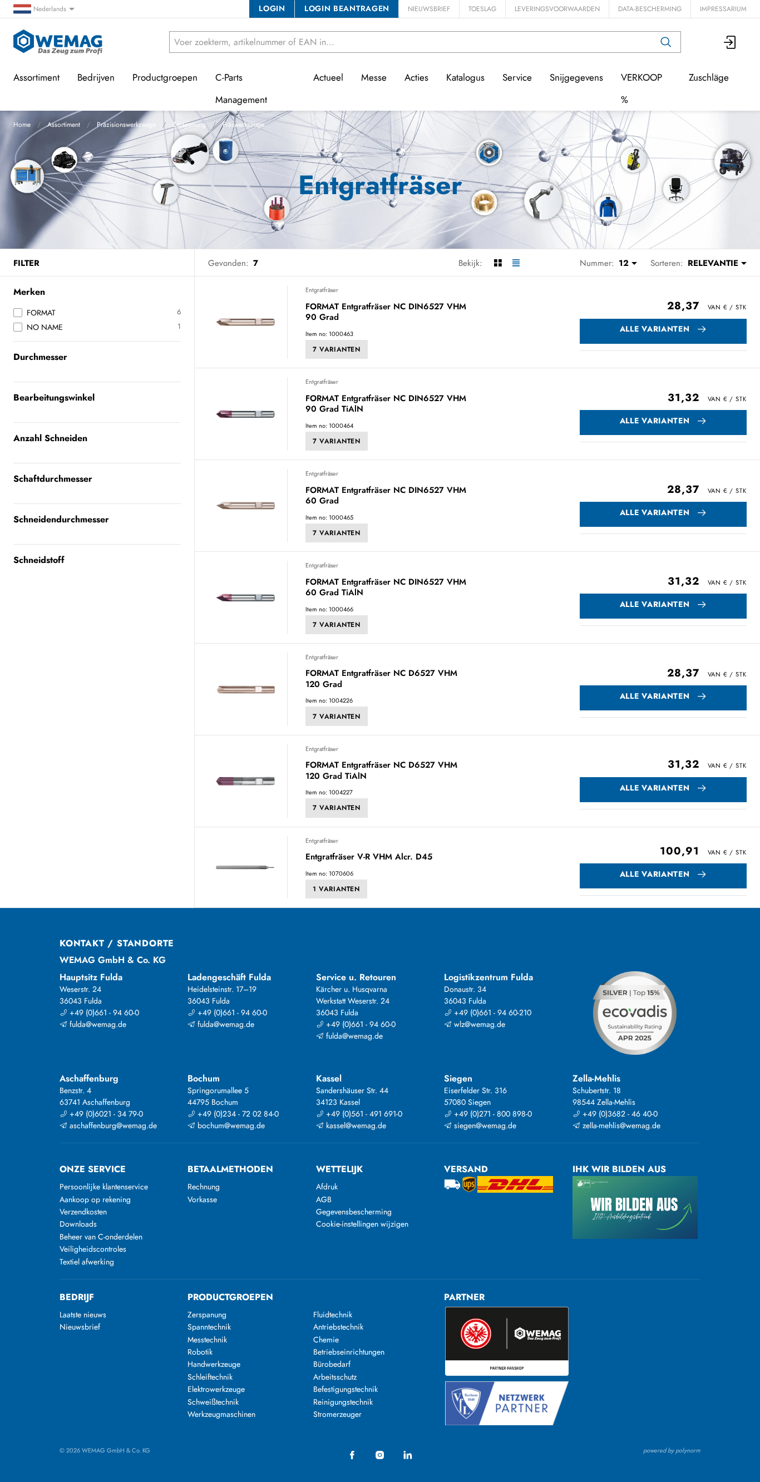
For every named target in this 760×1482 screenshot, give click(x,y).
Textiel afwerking (87, 1261)
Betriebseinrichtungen (348, 1351)
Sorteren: (666, 263)
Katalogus (465, 77)
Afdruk (327, 1186)
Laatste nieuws (83, 1314)
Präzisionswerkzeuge (126, 125)
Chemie (326, 1339)
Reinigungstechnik (343, 1401)
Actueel (328, 77)
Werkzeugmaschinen (221, 1414)
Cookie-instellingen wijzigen (362, 1223)
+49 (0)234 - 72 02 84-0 (237, 1113)
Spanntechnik (209, 1326)
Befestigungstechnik (345, 1389)
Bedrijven (96, 77)
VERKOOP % (641, 88)
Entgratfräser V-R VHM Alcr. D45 (368, 857)
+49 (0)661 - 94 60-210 (491, 1012)
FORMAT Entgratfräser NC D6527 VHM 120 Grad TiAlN (381, 771)
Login (272, 8)
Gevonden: (228, 263)
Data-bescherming (650, 9)
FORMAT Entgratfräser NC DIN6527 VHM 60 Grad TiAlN (385, 588)
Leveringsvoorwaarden (557, 9)
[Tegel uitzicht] (498, 263)
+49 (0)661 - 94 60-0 (103, 1012)
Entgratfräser (321, 289)
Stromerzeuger (337, 1414)
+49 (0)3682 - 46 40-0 (619, 1113)
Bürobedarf (332, 1364)
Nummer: (597, 263)
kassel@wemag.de (355, 1125)
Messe (374, 77)
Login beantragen (346, 8)
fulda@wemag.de (96, 1024)
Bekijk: (470, 263)
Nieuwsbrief (429, 9)
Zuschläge (709, 77)
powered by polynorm (671, 1450)
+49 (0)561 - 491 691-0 (363, 1113)
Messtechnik (207, 1339)
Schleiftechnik (210, 1376)
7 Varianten (337, 349)
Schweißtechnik (213, 1401)
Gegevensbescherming (354, 1211)
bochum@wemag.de (230, 1125)
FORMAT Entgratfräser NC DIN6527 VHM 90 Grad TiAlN (385, 404)
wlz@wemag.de (478, 1024)
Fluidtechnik (332, 1314)
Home (22, 125)
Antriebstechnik (338, 1326)
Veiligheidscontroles (93, 1248)
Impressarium (723, 9)
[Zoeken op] (666, 42)
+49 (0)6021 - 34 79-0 (105, 1113)
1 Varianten (336, 889)
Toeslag (482, 9)
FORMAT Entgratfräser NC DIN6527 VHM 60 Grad (385, 496)
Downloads (78, 1223)
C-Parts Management (241, 88)
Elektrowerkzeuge (216, 1389)
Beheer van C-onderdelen (101, 1236)
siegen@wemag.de (484, 1125)
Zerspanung (189, 125)
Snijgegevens (576, 77)
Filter (26, 263)
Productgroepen (165, 77)
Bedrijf (77, 1297)
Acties (416, 77)
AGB (324, 1199)
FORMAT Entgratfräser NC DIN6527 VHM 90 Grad (385, 312)
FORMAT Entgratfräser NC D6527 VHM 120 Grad (381, 679)
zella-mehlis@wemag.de (620, 1125)
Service (517, 77)
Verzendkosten (83, 1211)
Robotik (200, 1351)
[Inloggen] (730, 42)
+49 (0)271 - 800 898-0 (492, 1113)
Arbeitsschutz (335, 1376)
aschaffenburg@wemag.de (112, 1125)
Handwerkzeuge (213, 1364)
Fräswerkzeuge (243, 125)
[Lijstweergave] (516, 263)
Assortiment (63, 125)
